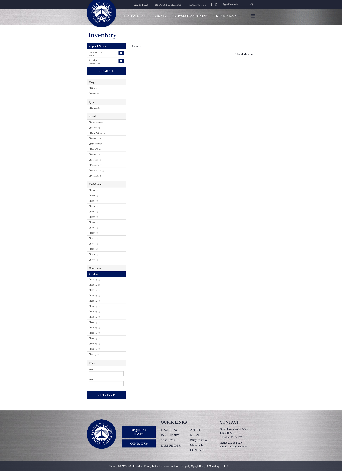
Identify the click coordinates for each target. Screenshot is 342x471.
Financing (169, 430)
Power (95, 107)
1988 (94, 190)
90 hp (95, 354)
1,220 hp (94, 274)
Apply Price (106, 395)
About (195, 430)
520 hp (95, 327)
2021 (94, 233)
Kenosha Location (229, 15)
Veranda (96, 175)
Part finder (170, 445)
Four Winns (98, 133)
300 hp (95, 306)
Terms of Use (167, 466)
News (194, 435)
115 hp (95, 279)
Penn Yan (96, 149)
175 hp (95, 290)
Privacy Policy (151, 466)
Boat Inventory (135, 15)
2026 (94, 254)
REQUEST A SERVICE (168, 4)
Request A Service (138, 432)
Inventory (170, 435)
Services (160, 15)
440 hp (95, 322)
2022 (94, 238)
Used (95, 93)
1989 (94, 195)
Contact (197, 450)
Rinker (95, 154)
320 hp (95, 311)
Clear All (106, 71)
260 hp (95, 300)
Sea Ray (96, 159)
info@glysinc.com (238, 446)
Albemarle (97, 122)
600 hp (95, 333)
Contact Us (139, 443)
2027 (94, 259)
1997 (94, 211)
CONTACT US (197, 4)
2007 (94, 227)
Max (91, 379)
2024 (94, 249)
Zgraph (195, 466)
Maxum (96, 138)
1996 (94, 206)
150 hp (95, 284)
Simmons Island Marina (190, 15)
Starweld (96, 165)
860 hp (95, 349)
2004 (94, 222)
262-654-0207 (141, 4)
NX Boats (96, 143)
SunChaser (97, 170)
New (95, 88)
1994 (94, 200)
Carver (95, 127)
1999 (94, 217)
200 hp (95, 295)
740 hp (95, 338)
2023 (94, 243)
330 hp (95, 316)
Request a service (198, 442)
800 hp (95, 343)
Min (91, 369)
